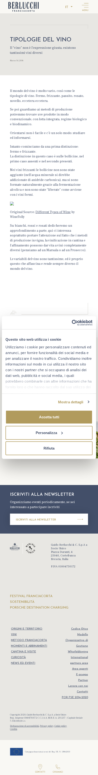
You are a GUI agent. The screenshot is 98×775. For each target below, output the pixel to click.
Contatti (82, 691)
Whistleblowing (78, 651)
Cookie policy (60, 725)
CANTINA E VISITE (23, 651)
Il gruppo (82, 674)
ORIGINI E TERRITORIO (26, 628)
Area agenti (80, 668)
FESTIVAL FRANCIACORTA (31, 596)
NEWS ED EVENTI (23, 663)
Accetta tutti (49, 417)
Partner (83, 680)
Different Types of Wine (53, 212)
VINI (14, 634)
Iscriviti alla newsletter (36, 519)
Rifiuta (49, 448)
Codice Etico (79, 628)
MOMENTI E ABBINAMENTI (29, 646)
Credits (13, 728)
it (66, 7)
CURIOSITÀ (18, 657)
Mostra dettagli (70, 402)
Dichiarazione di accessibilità (24, 725)
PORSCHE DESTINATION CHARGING (39, 608)
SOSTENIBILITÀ (22, 602)
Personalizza (46, 432)
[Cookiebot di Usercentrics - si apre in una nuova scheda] (72, 323)
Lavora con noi (78, 686)
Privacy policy (46, 725)
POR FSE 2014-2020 (75, 697)
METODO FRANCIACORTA (29, 640)
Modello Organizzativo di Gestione (76, 640)
